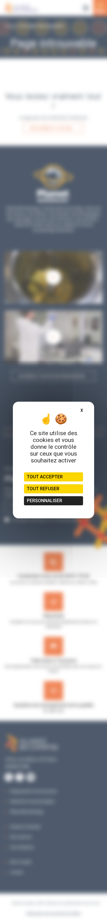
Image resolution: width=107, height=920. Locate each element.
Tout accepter (45, 476)
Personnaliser (44, 500)
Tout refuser (43, 488)
